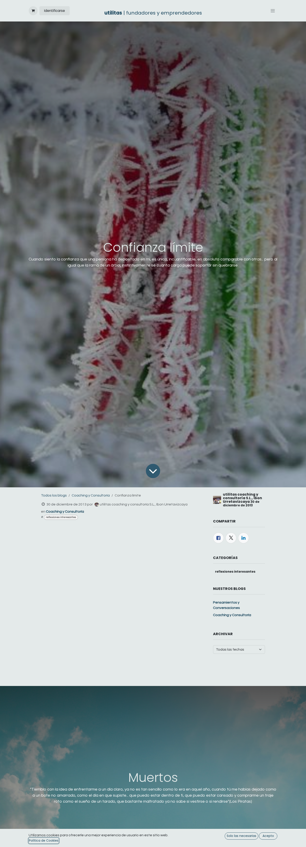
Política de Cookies (43, 840)
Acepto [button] (268, 836)
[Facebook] (218, 538)
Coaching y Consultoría (91, 495)
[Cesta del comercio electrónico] (33, 10)
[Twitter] (231, 538)
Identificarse (54, 10)
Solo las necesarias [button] (241, 836)
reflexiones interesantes (61, 517)
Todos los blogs (54, 495)
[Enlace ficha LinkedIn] (243, 538)
